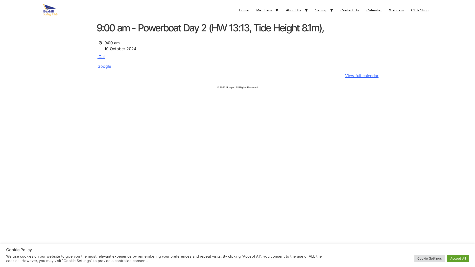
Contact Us (349, 10)
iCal (101, 56)
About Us (293, 10)
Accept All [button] (458, 258)
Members (264, 10)
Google (104, 66)
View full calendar (362, 75)
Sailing (321, 10)
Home (244, 10)
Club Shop (420, 10)
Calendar (374, 10)
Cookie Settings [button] (429, 258)
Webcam (396, 10)
